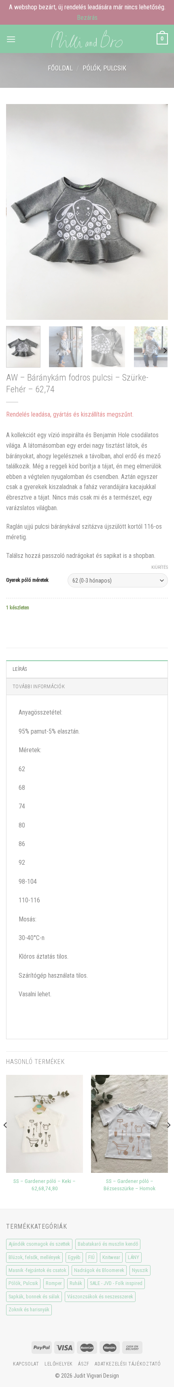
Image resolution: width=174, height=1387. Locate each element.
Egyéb (74, 1257)
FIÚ (91, 1257)
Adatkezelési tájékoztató (128, 1364)
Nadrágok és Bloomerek (99, 1270)
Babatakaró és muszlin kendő (108, 1244)
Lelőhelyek (59, 1364)
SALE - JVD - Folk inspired (116, 1283)
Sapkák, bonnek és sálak (33, 1296)
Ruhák (76, 1283)
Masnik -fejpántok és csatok (37, 1270)
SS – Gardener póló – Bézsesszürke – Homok (129, 1184)
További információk (39, 686)
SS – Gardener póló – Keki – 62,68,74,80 (44, 1184)
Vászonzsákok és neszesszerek (100, 1296)
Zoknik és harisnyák (28, 1309)
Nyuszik (140, 1270)
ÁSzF (83, 1364)
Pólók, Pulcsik (104, 68)
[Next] (154, 212)
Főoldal (60, 68)
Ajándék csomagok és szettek (39, 1244)
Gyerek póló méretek (27, 580)
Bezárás (87, 17)
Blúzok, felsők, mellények (34, 1257)
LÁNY (133, 1257)
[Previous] (19, 212)
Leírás (20, 669)
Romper (54, 1283)
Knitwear (111, 1257)
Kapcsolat (26, 1364)
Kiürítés (159, 567)
